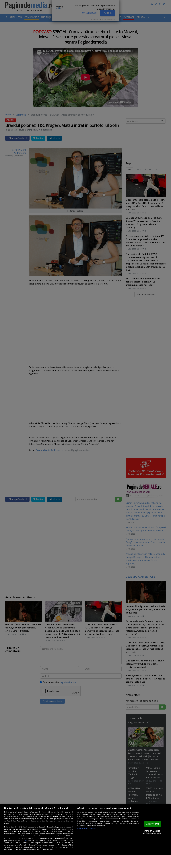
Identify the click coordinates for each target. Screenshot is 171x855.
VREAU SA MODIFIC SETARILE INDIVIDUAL (152, 832)
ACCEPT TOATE (152, 824)
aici (25, 840)
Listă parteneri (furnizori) (86, 828)
